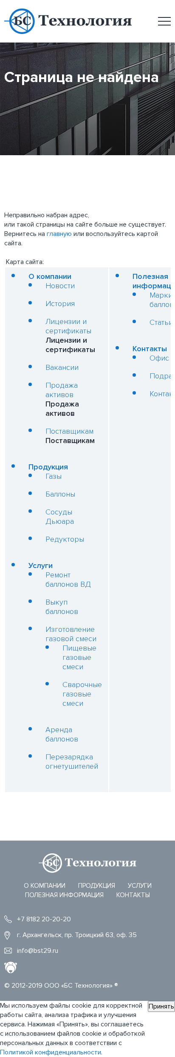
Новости (60, 285)
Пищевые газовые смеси (79, 657)
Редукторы (64, 539)
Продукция (48, 467)
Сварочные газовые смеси (82, 694)
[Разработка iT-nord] (10, 968)
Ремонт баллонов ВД (68, 579)
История (60, 303)
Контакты (150, 348)
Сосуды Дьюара (59, 516)
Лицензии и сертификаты (68, 326)
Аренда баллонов (61, 734)
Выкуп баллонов (61, 606)
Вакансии (62, 367)
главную (59, 234)
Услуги (40, 565)
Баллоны (60, 494)
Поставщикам (69, 431)
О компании (49, 276)
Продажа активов (61, 390)
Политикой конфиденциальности (50, 1052)
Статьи (161, 322)
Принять (161, 1006)
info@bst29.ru (37, 950)
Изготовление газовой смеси (70, 634)
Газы (53, 476)
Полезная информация (64, 895)
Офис (159, 358)
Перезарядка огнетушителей (71, 761)
